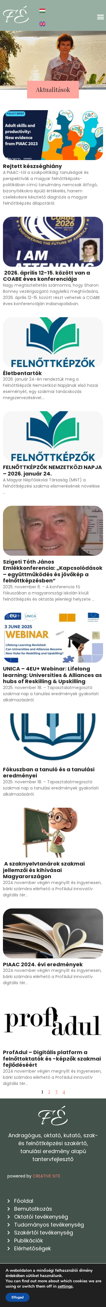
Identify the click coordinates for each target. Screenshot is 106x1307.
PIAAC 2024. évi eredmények (43, 964)
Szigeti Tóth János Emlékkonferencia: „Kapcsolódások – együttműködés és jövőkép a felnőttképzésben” (52, 571)
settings (65, 1286)
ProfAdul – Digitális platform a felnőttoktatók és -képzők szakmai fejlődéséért (52, 1059)
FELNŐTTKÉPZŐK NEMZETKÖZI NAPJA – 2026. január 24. (52, 470)
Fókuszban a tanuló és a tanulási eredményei (49, 773)
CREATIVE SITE (46, 1176)
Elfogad (17, 1297)
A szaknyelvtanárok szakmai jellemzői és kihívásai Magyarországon (44, 870)
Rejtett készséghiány (32, 166)
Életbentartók (22, 373)
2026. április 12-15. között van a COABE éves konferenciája (46, 276)
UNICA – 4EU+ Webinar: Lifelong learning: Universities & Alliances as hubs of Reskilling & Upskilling (52, 675)
